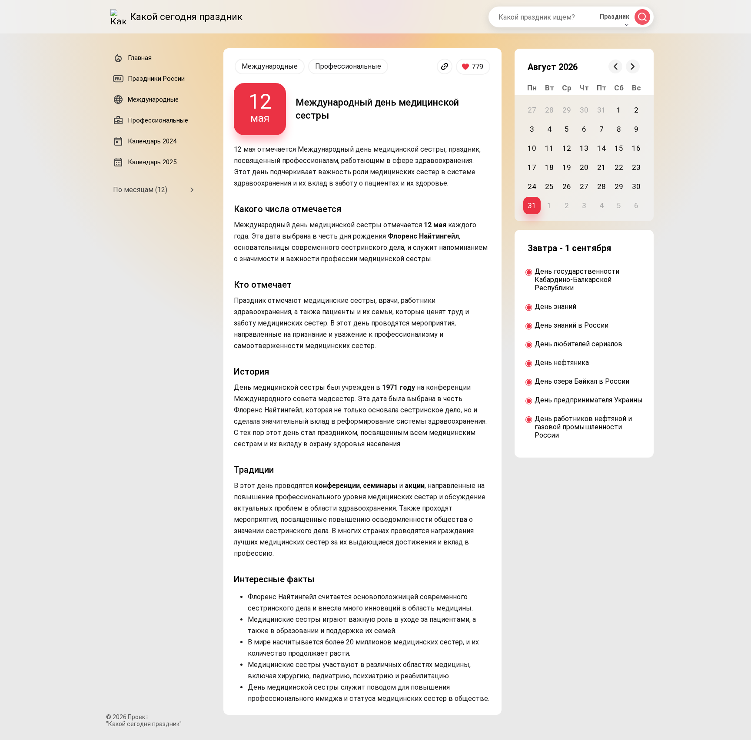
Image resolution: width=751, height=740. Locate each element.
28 (601, 186)
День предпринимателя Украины (589, 400)
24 (532, 186)
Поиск (642, 17)
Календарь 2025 (152, 162)
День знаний (555, 306)
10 (532, 148)
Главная (140, 58)
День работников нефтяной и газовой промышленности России (583, 427)
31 (532, 205)
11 (549, 148)
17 (532, 167)
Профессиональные (348, 66)
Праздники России (156, 79)
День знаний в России (571, 325)
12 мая (260, 106)
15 (619, 148)
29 (619, 186)
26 (566, 186)
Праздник (614, 16)
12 (566, 148)
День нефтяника (562, 362)
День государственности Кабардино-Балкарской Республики (577, 279)
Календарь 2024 (152, 141)
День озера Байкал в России (582, 381)
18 (549, 167)
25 (549, 186)
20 (584, 167)
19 (566, 167)
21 (601, 167)
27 (584, 186)
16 (636, 148)
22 (619, 167)
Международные (270, 66)
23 (636, 167)
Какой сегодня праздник (186, 16)
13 (584, 148)
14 (601, 148)
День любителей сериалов (578, 344)
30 (636, 186)
